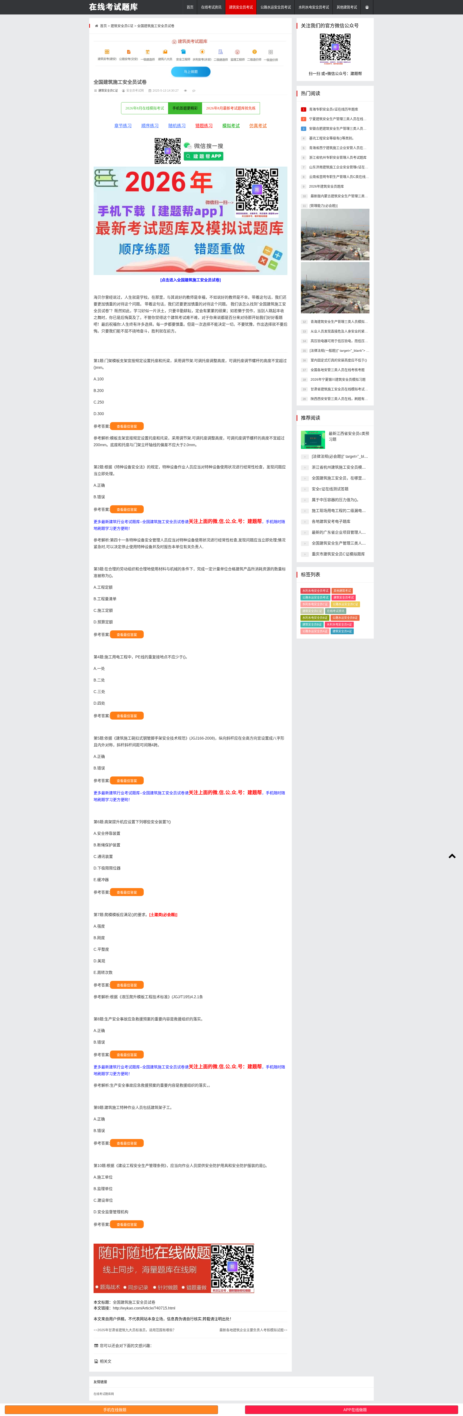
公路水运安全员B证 (345, 618)
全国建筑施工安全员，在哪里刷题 (341, 478)
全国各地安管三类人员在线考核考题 (337, 370)
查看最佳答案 (127, 426)
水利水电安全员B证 (314, 618)
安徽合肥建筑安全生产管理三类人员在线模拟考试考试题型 (352, 128)
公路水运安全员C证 (345, 604)
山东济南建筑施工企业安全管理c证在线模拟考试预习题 (350, 167)
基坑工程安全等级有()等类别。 (331, 138)
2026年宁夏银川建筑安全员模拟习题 (338, 379)
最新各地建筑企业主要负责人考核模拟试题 (253, 1330)
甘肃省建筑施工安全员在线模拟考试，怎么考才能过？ (351, 389)
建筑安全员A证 (342, 631)
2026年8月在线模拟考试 (144, 108)
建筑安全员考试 (241, 7)
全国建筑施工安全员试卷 (155, 26)
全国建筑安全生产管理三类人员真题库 (344, 543)
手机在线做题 (114, 1410)
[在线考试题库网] (113, 7)
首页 (190, 7)
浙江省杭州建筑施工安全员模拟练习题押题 (348, 467)
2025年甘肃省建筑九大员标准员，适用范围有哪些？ (135, 1330)
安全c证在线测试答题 (330, 489)
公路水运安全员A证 (314, 631)
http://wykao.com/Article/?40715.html (144, 1308)
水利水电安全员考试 (314, 7)
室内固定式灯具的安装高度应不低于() (338, 360)
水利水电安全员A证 (339, 624)
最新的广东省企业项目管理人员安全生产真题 (350, 532)
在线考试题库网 (104, 1394)
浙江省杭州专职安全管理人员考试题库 (337, 157)
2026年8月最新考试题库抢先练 (231, 108)
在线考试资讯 (211, 7)
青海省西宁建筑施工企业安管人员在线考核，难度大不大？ (352, 148)
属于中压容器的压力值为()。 (336, 500)
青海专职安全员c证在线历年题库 (333, 109)
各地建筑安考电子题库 (331, 521)
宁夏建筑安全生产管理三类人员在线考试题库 (342, 119)
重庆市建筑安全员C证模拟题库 (338, 554)
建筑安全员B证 (312, 624)
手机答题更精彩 (185, 108)
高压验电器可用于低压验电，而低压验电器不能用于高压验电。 (357, 341)
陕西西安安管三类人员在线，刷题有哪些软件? (345, 399)
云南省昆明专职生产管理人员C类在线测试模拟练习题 (348, 177)
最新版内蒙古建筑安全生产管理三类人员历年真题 (347, 196)
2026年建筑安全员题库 (326, 186)
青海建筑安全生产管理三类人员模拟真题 (340, 322)
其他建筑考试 (347, 7)
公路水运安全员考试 (275, 7)
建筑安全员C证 (122, 26)
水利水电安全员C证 (315, 604)
